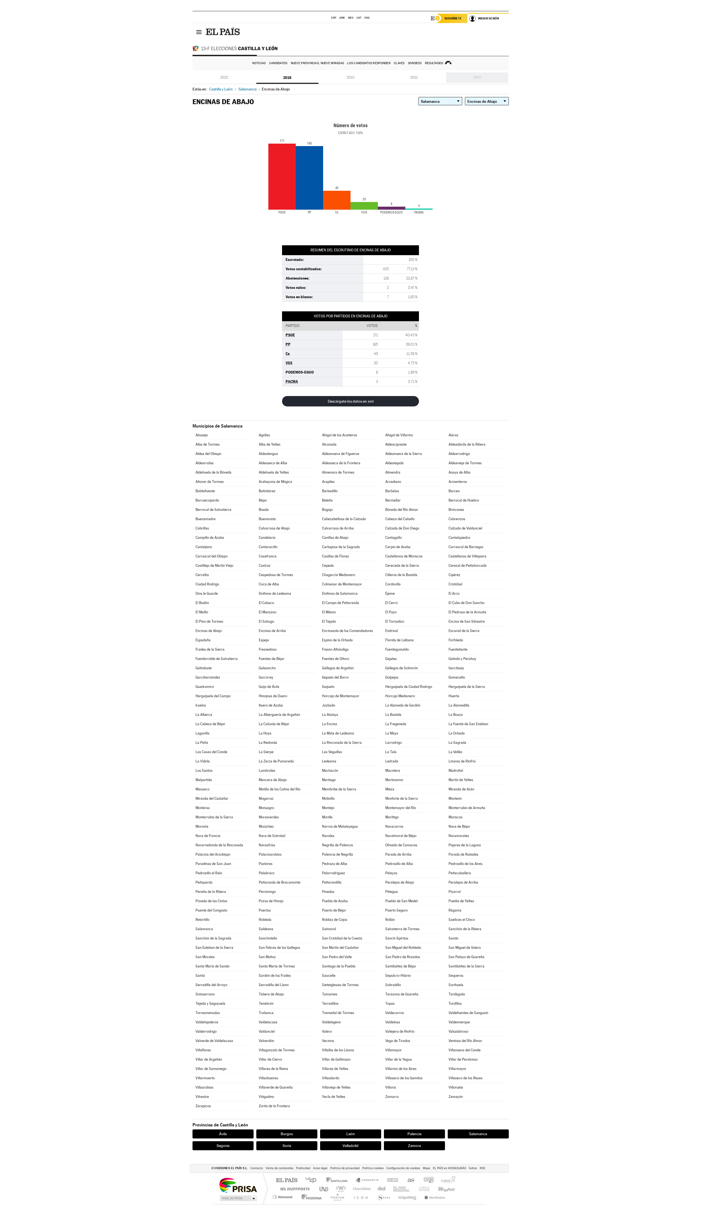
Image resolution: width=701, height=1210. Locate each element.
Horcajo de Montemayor (340, 696)
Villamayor (393, 1050)
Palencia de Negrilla (337, 854)
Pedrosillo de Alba (399, 864)
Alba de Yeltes (269, 444)
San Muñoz (267, 957)
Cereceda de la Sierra (402, 565)
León (350, 1134)
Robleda (265, 920)
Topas (390, 1003)
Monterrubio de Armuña (467, 808)
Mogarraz (266, 798)
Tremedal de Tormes (338, 1013)
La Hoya (265, 733)
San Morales (205, 957)
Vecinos (328, 1041)
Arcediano (393, 482)
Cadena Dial (382, 1188)
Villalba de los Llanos (338, 1050)
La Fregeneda (395, 724)
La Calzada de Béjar (274, 724)
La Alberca (204, 715)
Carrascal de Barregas (466, 547)
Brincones (456, 510)
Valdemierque (459, 1022)
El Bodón (202, 603)
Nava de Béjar (459, 826)
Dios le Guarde (207, 593)
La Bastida (393, 715)
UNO (324, 1188)
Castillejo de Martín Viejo (214, 565)
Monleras (203, 808)
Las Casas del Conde (211, 752)
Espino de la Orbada (337, 640)
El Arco (454, 593)
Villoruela (456, 1087)
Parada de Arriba (398, 854)
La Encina (329, 724)
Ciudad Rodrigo (207, 584)
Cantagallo (393, 538)
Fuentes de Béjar (272, 659)
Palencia (414, 1134)
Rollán (390, 920)
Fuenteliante (458, 649)
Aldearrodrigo (459, 454)
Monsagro (266, 808)
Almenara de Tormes (338, 472)
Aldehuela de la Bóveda (213, 472)
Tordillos (455, 1003)
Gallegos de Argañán (338, 668)
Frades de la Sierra (210, 649)
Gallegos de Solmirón (401, 668)
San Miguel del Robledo (403, 948)
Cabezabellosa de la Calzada (344, 519)
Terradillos (330, 1003)
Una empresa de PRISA (238, 1185)
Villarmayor (457, 1069)
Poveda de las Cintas (211, 901)
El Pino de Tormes (209, 621)
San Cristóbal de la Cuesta (342, 938)
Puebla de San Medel (401, 901)
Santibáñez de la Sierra (466, 966)
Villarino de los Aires (400, 1069)
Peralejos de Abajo (399, 882)
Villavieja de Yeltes (336, 1087)
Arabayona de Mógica (275, 482)
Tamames (329, 994)
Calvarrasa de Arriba (338, 528)
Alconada (329, 444)
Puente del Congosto (211, 910)
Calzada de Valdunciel (465, 528)
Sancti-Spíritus (396, 938)
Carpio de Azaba (397, 547)
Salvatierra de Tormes (402, 929)
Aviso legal (320, 1168)
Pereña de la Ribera (211, 892)
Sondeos (415, 63)
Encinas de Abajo (209, 631)
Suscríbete (453, 18)
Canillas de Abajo (335, 538)
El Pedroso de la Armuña (467, 612)
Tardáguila (457, 994)
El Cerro (391, 603)
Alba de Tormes (208, 444)
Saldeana (266, 929)
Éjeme (390, 593)
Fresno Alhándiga (335, 649)
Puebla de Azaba (335, 901)
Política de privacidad (345, 1168)
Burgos (287, 1134)
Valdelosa (392, 1022)
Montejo (328, 808)
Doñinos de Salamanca (340, 593)
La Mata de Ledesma (338, 733)
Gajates (391, 659)
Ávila (223, 1134)
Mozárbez (266, 826)
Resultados (434, 63)
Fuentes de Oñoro (335, 659)
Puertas (265, 910)
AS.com (408, 1180)
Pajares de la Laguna (465, 845)
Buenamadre (206, 519)
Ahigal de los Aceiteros (339, 435)
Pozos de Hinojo (271, 901)
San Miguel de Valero (465, 948)
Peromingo (267, 892)
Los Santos (204, 770)
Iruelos (201, 705)
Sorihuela (456, 985)
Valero (327, 1031)
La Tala (391, 752)
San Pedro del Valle (337, 957)
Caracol (446, 1180)
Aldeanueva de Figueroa (340, 454)
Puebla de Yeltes (461, 901)
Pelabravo (266, 873)
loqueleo (407, 1197)
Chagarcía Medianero (338, 575)
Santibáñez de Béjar (400, 966)
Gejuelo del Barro (335, 677)
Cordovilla (393, 584)
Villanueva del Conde (465, 1050)
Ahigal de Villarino (399, 435)
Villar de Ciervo (270, 1059)
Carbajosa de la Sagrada (341, 547)
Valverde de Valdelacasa (214, 1041)
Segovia (223, 1145)
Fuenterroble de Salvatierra (217, 659)
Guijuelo (328, 687)
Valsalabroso (458, 1031)
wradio (340, 1188)
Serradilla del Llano (274, 985)
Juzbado (328, 705)
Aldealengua (268, 454)
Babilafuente (205, 491)
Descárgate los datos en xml (351, 401)
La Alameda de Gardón (402, 705)
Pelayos (391, 873)
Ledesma (329, 761)
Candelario (267, 538)
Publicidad (303, 1168)
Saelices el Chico (462, 920)
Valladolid (350, 1145)
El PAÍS (286, 1180)
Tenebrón (266, 1003)
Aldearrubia (205, 463)
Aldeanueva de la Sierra (403, 454)
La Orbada (457, 733)
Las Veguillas (332, 752)
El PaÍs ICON (361, 1197)
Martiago (329, 780)
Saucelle (328, 975)
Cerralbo (202, 575)
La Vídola (203, 761)
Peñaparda (204, 882)
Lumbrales (267, 770)
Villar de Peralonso (463, 1059)
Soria (287, 1145)
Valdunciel (267, 1031)
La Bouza (456, 715)
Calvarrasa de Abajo (274, 528)
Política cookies (373, 1168)
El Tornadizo (394, 621)
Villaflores (203, 1050)
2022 (224, 77)
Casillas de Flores (335, 556)
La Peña (202, 743)
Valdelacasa (268, 1022)
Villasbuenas (268, 1078)
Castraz (265, 565)
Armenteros (458, 482)
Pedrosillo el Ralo (209, 873)
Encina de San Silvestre (467, 621)
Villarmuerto (205, 1078)
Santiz (200, 975)
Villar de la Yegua (398, 1059)
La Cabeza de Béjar (210, 724)
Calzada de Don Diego (402, 528)
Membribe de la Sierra (339, 789)
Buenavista (267, 519)
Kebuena (441, 1188)
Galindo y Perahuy (462, 659)
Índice (473, 1168)
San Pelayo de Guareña (466, 957)
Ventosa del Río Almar (465, 1041)
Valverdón (266, 1041)
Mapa (426, 1168)
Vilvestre (202, 1097)
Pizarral (455, 892)
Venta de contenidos (279, 1168)
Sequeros (456, 975)
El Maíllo (202, 612)
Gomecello (457, 677)
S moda (383, 1197)
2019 (287, 77)
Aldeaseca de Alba (273, 463)
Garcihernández (208, 677)
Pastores (265, 864)
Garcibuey (456, 668)
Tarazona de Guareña (401, 994)
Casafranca (268, 556)
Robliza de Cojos (334, 920)
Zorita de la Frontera (274, 1106)
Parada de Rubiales (463, 854)
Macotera (392, 770)
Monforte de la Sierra (401, 798)
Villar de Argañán (209, 1059)
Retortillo (202, 920)
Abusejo (202, 435)
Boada (264, 510)
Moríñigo (392, 817)
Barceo (454, 491)
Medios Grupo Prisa (237, 1198)
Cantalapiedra (459, 538)
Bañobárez (267, 491)
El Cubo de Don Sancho (466, 603)
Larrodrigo (393, 743)
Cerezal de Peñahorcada (468, 565)
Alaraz (453, 435)
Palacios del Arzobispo (213, 854)
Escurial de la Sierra (464, 631)
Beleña (327, 500)
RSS (482, 1168)
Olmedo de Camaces (401, 845)
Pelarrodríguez (333, 873)
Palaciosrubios (270, 854)
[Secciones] (199, 31)
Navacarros (394, 826)
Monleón (455, 798)
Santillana (338, 1180)
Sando (453, 938)
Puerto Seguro (396, 910)
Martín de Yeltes (461, 780)
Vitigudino (266, 1097)
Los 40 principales (313, 1180)
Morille (327, 817)
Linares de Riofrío (462, 761)
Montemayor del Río (400, 808)
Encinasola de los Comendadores (347, 631)
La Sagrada (457, 743)
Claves (399, 63)
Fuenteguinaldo (397, 649)
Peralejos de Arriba (463, 882)
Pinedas (328, 892)
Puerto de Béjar (334, 910)
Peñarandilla (331, 882)
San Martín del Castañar (340, 948)
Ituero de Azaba (271, 705)
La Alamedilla (459, 705)
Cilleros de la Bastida (401, 575)
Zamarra (392, 1097)
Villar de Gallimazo (336, 1059)
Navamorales (459, 836)
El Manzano (267, 612)
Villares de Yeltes (335, 1069)
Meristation (434, 1197)
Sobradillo (393, 985)
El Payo (391, 612)
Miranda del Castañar (212, 798)
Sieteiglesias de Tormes (340, 985)
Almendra (392, 472)
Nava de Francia (208, 836)
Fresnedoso (268, 649)
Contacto (257, 1168)
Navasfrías (267, 845)
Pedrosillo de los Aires (465, 864)
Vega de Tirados (397, 1041)
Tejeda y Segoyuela (210, 1003)
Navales (328, 836)
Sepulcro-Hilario (398, 975)
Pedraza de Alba (334, 864)
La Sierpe (266, 752)
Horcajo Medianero (400, 696)
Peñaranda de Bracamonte (279, 882)
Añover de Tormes (210, 482)
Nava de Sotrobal (272, 836)
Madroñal (456, 770)
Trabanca (266, 1013)
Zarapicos (203, 1106)
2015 (350, 77)
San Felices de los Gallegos (279, 948)
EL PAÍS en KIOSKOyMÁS (449, 1168)
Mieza (389, 789)
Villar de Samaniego (211, 1069)
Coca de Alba (269, 584)
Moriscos (455, 817)
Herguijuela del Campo (213, 696)
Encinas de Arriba (272, 631)
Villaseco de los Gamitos (404, 1078)
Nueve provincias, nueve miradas (317, 63)
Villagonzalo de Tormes (277, 1050)
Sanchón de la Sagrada (213, 938)
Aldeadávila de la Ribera (467, 444)
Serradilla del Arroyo (211, 985)
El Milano (329, 612)
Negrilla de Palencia (337, 845)
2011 (414, 77)
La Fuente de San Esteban (468, 724)
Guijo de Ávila (269, 687)
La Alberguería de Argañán (279, 715)
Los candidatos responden (368, 63)
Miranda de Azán (461, 789)
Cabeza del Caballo (400, 519)
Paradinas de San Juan (213, 864)
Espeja (264, 640)
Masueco (202, 789)
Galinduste (204, 668)
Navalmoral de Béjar (401, 836)
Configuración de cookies (403, 1168)
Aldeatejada (394, 463)
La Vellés (455, 752)
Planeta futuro (422, 1188)
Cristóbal (455, 584)
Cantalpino (204, 547)
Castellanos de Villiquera (467, 556)
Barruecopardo (207, 500)
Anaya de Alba (459, 472)
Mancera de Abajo (273, 780)
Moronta (202, 826)
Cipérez (454, 575)
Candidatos (278, 63)
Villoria (390, 1087)
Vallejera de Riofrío (399, 1031)
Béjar (263, 500)
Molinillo (328, 798)
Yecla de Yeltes (333, 1097)
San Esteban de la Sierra (214, 948)
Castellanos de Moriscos (404, 556)
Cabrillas (202, 528)
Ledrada (391, 761)
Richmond (283, 1197)
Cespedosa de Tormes (276, 575)
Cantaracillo (268, 547)
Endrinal (391, 631)
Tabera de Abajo (271, 994)
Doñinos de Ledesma (275, 593)
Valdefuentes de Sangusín (468, 1013)
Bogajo (327, 510)
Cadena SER (391, 1180)
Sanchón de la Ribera (465, 929)
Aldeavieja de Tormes (465, 463)
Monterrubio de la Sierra (214, 817)
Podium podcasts (337, 1197)
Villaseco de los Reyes (465, 1078)
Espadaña (203, 640)
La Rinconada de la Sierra (342, 743)
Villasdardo (330, 1078)
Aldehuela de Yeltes (274, 472)
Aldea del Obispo (208, 454)
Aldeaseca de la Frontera (341, 463)
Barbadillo (330, 491)
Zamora (414, 1145)
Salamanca (204, 929)
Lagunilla (202, 733)
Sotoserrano (205, 994)
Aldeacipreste (396, 444)
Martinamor (394, 780)
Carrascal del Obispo (212, 556)
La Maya (391, 733)
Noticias (259, 63)
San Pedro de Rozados (402, 957)
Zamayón (456, 1097)
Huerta (454, 696)
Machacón (330, 770)
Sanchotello (268, 938)
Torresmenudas (208, 1013)
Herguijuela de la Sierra (467, 687)
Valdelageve (331, 1022)
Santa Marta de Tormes (277, 966)
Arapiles (328, 482)
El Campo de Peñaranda (340, 603)
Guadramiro (205, 687)
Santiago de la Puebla (338, 966)
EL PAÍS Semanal (401, 1188)
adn (426, 1180)
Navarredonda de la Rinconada (219, 845)
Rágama (455, 910)
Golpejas (391, 677)
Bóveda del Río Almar (401, 510)
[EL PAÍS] (223, 31)
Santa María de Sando (212, 966)
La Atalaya (330, 715)
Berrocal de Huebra (464, 500)
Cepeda (328, 565)
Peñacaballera (460, 873)
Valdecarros (394, 1013)
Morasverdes (269, 817)
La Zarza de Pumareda (276, 761)
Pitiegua (391, 892)
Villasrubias (204, 1087)
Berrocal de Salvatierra (213, 510)
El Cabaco (266, 603)
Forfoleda (456, 640)
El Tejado (329, 621)
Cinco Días (361, 1188)
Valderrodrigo (206, 1031)
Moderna (310, 1197)
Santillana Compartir (367, 1180)
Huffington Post (293, 1188)
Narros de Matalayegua (340, 826)
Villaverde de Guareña (276, 1087)
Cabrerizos (457, 519)
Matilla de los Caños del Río (279, 789)
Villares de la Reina (273, 1069)
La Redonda (268, 743)
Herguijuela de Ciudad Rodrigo (408, 687)
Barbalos (392, 491)
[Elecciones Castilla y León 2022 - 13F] (236, 48)
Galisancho (267, 668)
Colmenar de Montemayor (342, 584)
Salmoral (329, 929)
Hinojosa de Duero (273, 696)
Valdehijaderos (207, 1022)
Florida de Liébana (399, 640)
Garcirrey (266, 677)
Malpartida (204, 780)
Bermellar (393, 500)
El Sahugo (266, 621)
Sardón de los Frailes (275, 975)
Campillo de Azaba (210, 538)
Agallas (264, 435)
